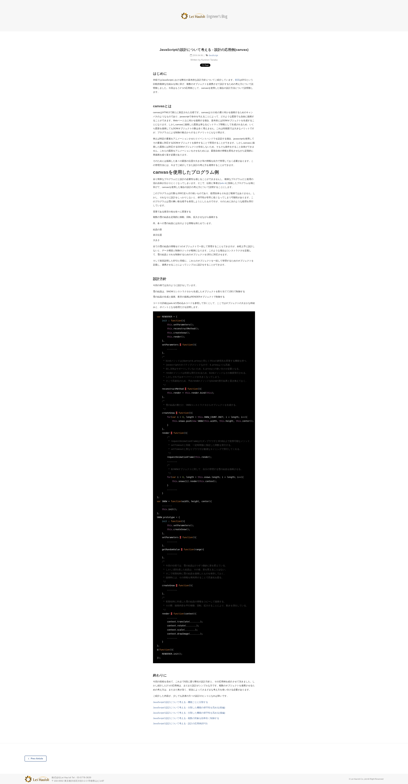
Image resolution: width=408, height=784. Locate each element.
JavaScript (213, 55)
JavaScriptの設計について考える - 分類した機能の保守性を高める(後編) (189, 712)
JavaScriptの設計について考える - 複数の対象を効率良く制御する (186, 718)
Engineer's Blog (204, 16)
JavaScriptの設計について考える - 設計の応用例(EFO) (180, 723)
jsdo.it (223, 183)
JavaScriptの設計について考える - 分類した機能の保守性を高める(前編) (189, 707)
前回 (237, 80)
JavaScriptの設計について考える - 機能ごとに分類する (180, 702)
